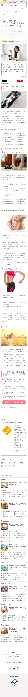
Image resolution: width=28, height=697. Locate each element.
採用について (12, 662)
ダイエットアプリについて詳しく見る (14, 402)
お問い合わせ (8, 654)
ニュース (7, 9)
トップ (2, 11)
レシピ (21, 9)
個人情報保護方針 (19, 662)
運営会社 (6, 662)
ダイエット (17, 407)
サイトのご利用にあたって (17, 654)
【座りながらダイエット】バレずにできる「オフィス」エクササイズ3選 (14, 13)
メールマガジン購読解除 (14, 656)
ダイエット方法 (14, 11)
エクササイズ (11, 407)
